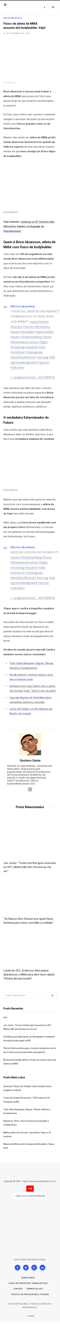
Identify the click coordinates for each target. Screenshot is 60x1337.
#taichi (28, 326)
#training (17, 347)
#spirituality (44, 332)
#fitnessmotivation (24, 342)
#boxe (47, 337)
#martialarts (39, 321)
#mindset (27, 332)
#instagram (34, 352)
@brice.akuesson (22, 306)
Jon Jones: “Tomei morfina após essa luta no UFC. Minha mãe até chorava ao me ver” (29, 867)
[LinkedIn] (42, 1267)
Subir (31, 1316)
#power (43, 362)
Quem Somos (28, 1278)
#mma (15, 337)
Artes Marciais (12, 18)
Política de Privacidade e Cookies (30, 1294)
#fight (43, 342)
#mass (15, 332)
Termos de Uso (34, 1289)
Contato (18, 1289)
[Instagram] (34, 1267)
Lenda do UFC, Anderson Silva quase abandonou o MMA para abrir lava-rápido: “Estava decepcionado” (29, 974)
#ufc (52, 357)
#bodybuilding (31, 337)
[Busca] (51, 7)
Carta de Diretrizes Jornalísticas (28, 1283)
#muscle (31, 347)
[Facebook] (17, 1267)
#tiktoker (17, 367)
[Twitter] (26, 1267)
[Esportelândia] (22, 7)
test (5, 1017)
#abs (41, 347)
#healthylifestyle (23, 357)
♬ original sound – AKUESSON (32, 377)
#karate (16, 326)
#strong (42, 357)
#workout (17, 352)
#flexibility (42, 326)
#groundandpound (23, 362)
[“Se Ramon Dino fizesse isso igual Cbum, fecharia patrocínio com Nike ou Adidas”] (30, 895)
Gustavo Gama (30, 760)
